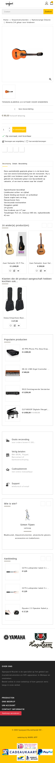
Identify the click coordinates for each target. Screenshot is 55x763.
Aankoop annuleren (10, 713)
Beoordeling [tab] (23, 164)
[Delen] (4, 149)
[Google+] (16, 149)
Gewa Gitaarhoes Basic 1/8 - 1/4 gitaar (21, 318)
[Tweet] (10, 149)
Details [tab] (14, 164)
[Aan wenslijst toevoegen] (10, 270)
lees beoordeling (26, 109)
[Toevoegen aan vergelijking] (14, 270)
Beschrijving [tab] (6, 164)
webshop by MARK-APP (27, 737)
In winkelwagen (19, 129)
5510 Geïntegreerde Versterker (36, 389)
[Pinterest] (22, 149)
